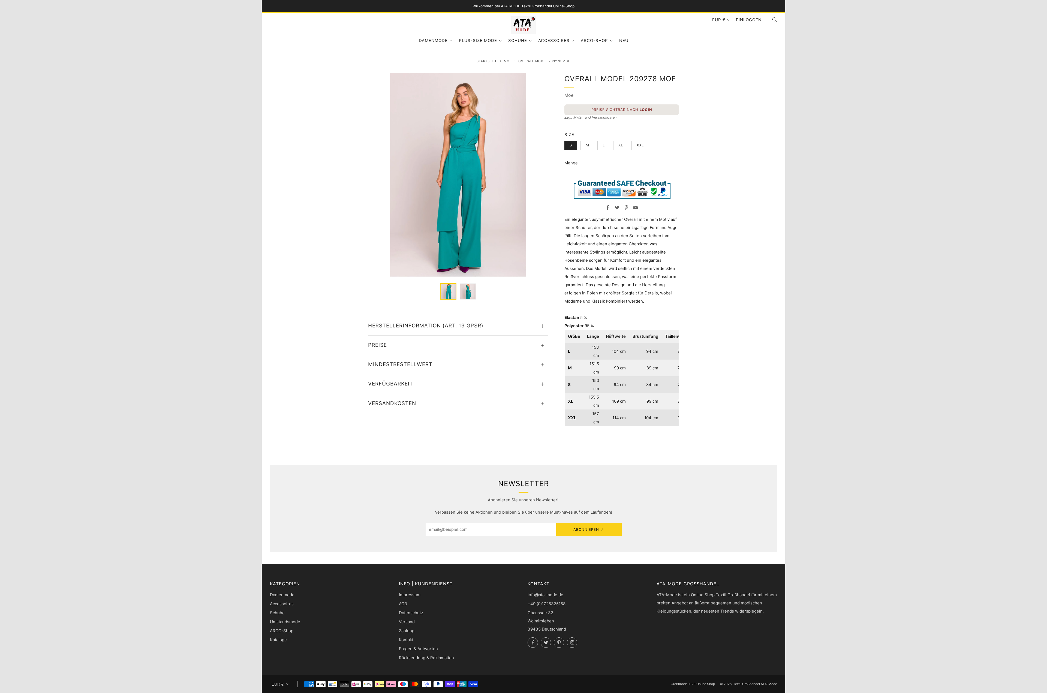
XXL (640, 145)
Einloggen (749, 19)
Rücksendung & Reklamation (426, 657)
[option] (458, 175)
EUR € (719, 19)
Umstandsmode (285, 621)
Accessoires (554, 40)
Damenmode (433, 40)
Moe (508, 61)
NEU (623, 40)
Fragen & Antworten (418, 648)
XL (620, 145)
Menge (571, 162)
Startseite (487, 61)
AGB (403, 603)
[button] (448, 291)
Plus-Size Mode (478, 40)
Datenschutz (411, 612)
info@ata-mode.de (545, 594)
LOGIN (646, 109)
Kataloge (278, 639)
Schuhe (517, 40)
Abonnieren (586, 529)
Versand (407, 621)
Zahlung (406, 630)
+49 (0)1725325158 (546, 603)
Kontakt (406, 639)
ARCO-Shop (594, 40)
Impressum (409, 594)
